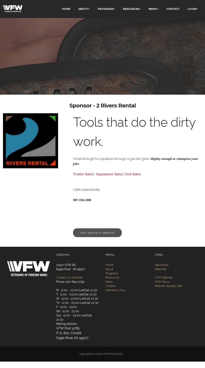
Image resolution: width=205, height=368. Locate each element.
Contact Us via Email (69, 277)
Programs (112, 273)
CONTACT (173, 8)
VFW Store (162, 281)
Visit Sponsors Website (97, 232)
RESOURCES (131, 8)
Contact (111, 286)
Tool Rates (133, 174)
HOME (66, 8)
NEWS (153, 8)
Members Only (115, 290)
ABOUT (83, 8)
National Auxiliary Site (168, 286)
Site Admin (162, 265)
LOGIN (192, 8)
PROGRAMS (105, 8)
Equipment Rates (109, 174)
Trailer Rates (83, 174)
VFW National (164, 277)
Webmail (160, 269)
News (109, 281)
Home (110, 265)
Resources (112, 277)
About (109, 269)
